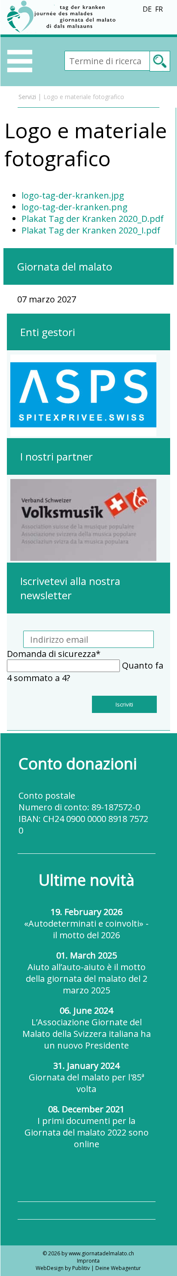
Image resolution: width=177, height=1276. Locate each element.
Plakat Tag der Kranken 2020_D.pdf (92, 218)
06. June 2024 (86, 1028)
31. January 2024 (86, 1077)
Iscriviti (124, 704)
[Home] (63, 31)
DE (147, 9)
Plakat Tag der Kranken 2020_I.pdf (90, 230)
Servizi (27, 97)
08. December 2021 (86, 1126)
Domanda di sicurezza (54, 654)
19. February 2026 (86, 923)
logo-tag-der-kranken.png (74, 207)
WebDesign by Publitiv (63, 1268)
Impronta (88, 1260)
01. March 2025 (86, 972)
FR (159, 9)
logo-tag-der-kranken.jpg (72, 195)
